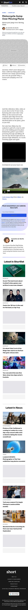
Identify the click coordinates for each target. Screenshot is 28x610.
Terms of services (21, 219)
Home (4, 12)
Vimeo (4, 199)
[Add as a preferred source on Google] (14, 593)
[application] (14, 150)
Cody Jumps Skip (7, 197)
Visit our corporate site (19, 601)
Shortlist (11, 12)
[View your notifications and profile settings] (19, 2)
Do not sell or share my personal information (14, 588)
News (21, 29)
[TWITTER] (12, 241)
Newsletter (22, 65)
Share (6, 65)
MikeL (19, 197)
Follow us (14, 65)
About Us (14, 576)
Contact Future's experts (13, 579)
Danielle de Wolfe (13, 28)
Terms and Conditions (14, 581)
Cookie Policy (14, 586)
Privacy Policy (14, 583)
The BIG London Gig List (18, 6)
